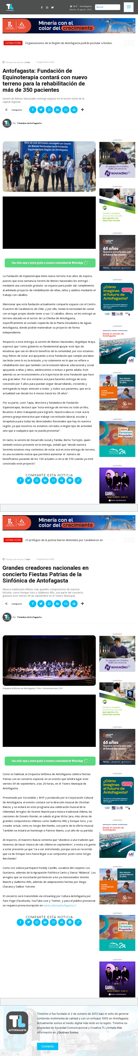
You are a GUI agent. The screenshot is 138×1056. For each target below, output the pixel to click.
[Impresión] (74, 109)
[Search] (116, 7)
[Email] (65, 109)
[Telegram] (69, 480)
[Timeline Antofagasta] (8, 123)
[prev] (126, 43)
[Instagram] (47, 7)
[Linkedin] (57, 109)
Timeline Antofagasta (29, 123)
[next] (132, 43)
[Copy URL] (78, 480)
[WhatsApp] (49, 109)
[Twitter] (52, 7)
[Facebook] (42, 7)
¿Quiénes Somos (67, 1032)
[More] (82, 109)
